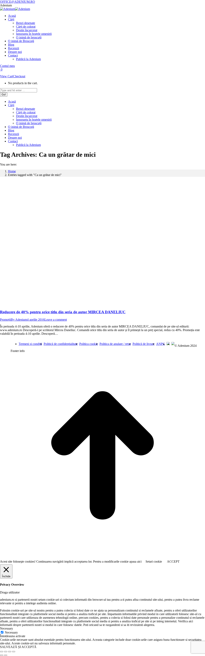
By (19, 319)
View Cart (6, 76)
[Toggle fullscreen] (9, 651)
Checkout (19, 76)
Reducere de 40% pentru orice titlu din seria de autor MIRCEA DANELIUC (63, 312)
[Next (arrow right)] (5, 655)
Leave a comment (55, 319)
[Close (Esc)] (1, 651)
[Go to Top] (102, 557)
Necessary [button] (6, 628)
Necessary (11, 632)
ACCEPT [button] (173, 561)
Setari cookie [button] (154, 561)
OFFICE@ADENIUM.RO (17, 1)
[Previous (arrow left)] (1, 655)
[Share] (5, 651)
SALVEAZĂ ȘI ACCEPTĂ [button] (18, 647)
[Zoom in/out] (13, 651)
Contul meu (7, 66)
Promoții (5, 319)
